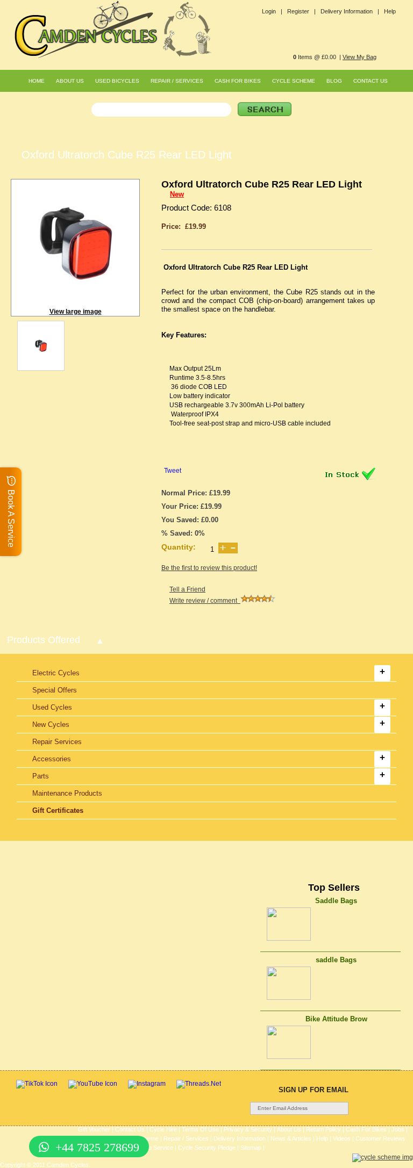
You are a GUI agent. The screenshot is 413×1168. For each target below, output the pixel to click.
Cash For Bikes (366, 1129)
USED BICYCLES (117, 81)
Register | (301, 11)
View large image (75, 311)
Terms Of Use (200, 1129)
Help (390, 11)
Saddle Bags (336, 901)
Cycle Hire (163, 1129)
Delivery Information (239, 1138)
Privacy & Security (248, 1129)
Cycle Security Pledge (207, 1147)
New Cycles (50, 724)
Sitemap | (252, 1147)
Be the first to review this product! (209, 568)
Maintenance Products (67, 793)
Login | (272, 11)
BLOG (334, 81)
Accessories (51, 759)
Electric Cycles (56, 673)
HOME (37, 81)
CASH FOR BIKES (238, 81)
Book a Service (153, 1147)
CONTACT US (370, 81)
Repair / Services (186, 1138)
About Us (289, 1129)
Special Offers (54, 690)
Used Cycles (52, 707)
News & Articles (290, 1138)
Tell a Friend (187, 589)
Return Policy (323, 1129)
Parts (40, 776)
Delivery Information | (350, 11)
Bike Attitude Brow (336, 1019)
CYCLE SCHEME (293, 81)
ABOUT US (70, 81)
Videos (342, 1138)
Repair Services (57, 742)
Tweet (172, 470)
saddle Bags (336, 960)
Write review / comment (204, 600)
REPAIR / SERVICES (177, 81)
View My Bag (359, 57)
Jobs (397, 1129)
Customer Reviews (380, 1138)
